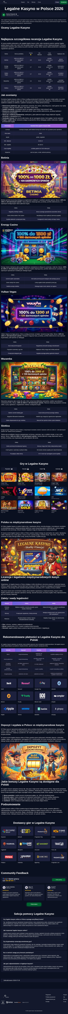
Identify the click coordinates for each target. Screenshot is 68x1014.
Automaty (58, 468)
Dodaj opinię (59, 879)
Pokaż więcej (34, 904)
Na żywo (24, 468)
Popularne (7, 468)
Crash (41, 468)
